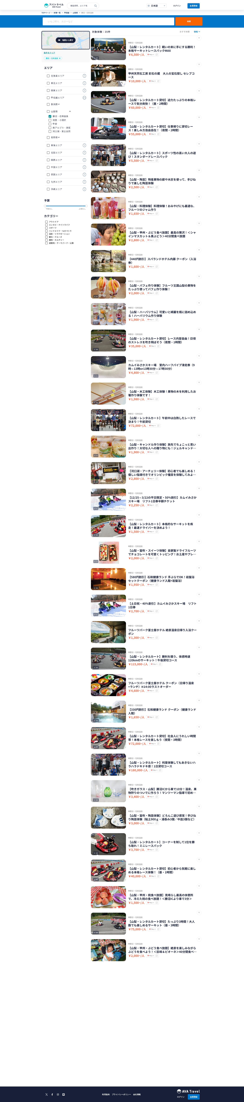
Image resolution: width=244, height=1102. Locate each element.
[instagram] (58, 1094)
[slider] (45, 206)
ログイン (177, 6)
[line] (63, 1094)
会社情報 (137, 1094)
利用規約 (106, 1094)
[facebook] (52, 1094)
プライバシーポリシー (121, 1094)
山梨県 (75, 12)
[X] (46, 1094)
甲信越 (66, 12)
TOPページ (46, 12)
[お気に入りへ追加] (199, 38)
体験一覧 (57, 12)
